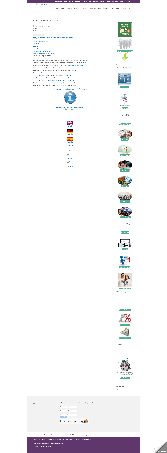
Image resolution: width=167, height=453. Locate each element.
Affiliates (76, 8)
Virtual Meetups (38, 49)
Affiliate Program (125, 325)
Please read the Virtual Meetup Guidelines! (70, 89)
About (62, 8)
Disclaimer (108, 435)
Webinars (125, 249)
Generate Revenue (125, 338)
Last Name (63, 409)
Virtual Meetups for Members (42, 51)
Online (48, 53)
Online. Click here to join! (40, 41)
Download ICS (37, 37)
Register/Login (58, 1)
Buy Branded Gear (125, 288)
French (60, 80)
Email (61, 413)
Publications (92, 8)
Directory (85, 1)
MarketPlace (78, 1)
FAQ (112, 8)
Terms (94, 435)
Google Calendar (47, 37)
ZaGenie (43, 439)
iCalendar (56, 37)
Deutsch (70, 134)
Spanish (54, 80)
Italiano (70, 158)
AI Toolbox (125, 108)
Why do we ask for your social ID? (124, 67)
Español (70, 142)
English (43, 80)
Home (56, 8)
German (48, 80)
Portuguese (70, 80)
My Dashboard (124, 87)
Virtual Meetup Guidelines (77, 65)
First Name (63, 405)
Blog (99, 8)
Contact (118, 8)
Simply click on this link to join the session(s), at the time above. (54, 78)
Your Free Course (124, 267)
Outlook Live (70, 37)
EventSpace (115, 1)
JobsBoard (108, 1)
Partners (84, 8)
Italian (64, 80)
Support (125, 8)
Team (58, 435)
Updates (72, 435)
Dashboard (71, 1)
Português (70, 166)
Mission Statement (125, 310)
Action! (65, 1)
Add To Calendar (38, 35)
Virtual (52, 53)
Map (90, 1)
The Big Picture (125, 378)
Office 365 (62, 37)
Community (95, 1)
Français (70, 150)
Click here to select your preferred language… (70, 107)
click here (85, 60)
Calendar (105, 8)
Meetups (102, 1)
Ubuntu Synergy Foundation (53, 443)
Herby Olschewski (47, 446)
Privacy (100, 435)
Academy (122, 1)
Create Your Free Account (125, 51)
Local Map (125, 155)
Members (69, 8)
